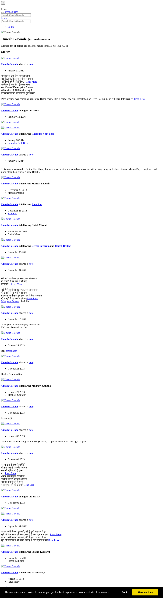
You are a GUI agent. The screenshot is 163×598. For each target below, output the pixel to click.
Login (4, 18)
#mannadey (11, 350)
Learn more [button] (102, 592)
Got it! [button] (125, 592)
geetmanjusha (11, 12)
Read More (31, 81)
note (31, 64)
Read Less (139, 99)
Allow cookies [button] (145, 592)
